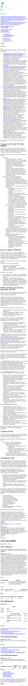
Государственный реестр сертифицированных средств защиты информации (14, 54)
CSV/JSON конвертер (18, 18)
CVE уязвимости (7, 66)
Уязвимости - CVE (9, 523)
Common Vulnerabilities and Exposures (17, 67)
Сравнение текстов (5, 16)
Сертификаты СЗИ (7, 53)
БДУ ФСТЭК (6, 120)
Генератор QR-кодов (18, 19)
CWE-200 (3, 582)
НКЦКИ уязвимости (7, 99)
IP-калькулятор (21, 16)
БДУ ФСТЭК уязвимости (8, 86)
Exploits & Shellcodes (7, 132)
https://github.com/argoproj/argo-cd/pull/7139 (10, 631)
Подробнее (3, 534)
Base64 (2, 17)
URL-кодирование (8, 18)
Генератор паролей (13, 16)
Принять (2, 683)
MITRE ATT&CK (7, 107)
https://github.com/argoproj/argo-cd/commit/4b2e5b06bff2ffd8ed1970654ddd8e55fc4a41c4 (13, 633)
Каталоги (3, 523)
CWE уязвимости (7, 60)
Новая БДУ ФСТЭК (14, 120)
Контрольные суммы (8, 17)
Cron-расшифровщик (9, 19)
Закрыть (2, 522)
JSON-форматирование (18, 17)
